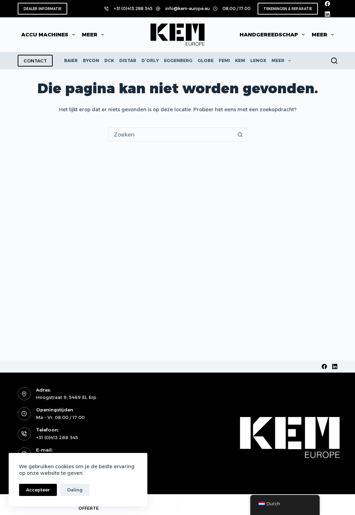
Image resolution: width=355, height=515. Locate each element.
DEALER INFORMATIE (42, 9)
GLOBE (206, 60)
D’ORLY (150, 60)
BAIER (71, 60)
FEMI (224, 60)
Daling (75, 489)
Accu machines (44, 34)
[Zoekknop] (239, 134)
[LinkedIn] (327, 14)
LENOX (258, 60)
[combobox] (171, 134)
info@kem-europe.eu (187, 8)
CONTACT (35, 60)
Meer (89, 34)
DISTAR (127, 60)
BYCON (91, 60)
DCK (109, 60)
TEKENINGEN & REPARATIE (287, 9)
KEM (240, 60)
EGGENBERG (178, 60)
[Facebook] (327, 3)
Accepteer (38, 489)
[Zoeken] (334, 61)
